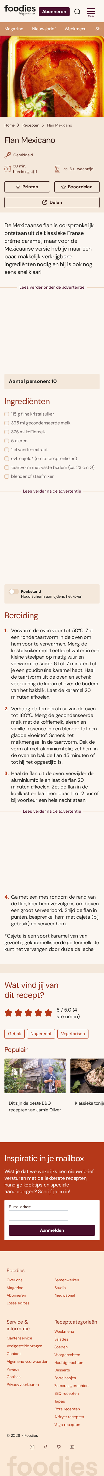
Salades (61, 1339)
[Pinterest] (58, 1447)
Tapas (59, 1401)
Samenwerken (67, 1279)
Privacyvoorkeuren (23, 1384)
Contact (14, 1353)
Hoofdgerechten (68, 1362)
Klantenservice (19, 1338)
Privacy (13, 1369)
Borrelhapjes (65, 1377)
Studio (60, 1287)
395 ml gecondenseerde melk (40, 423)
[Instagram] (32, 1447)
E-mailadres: (20, 1207)
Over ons (14, 1279)
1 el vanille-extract (29, 450)
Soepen (61, 1346)
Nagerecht (41, 1034)
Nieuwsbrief (44, 29)
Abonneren (54, 11)
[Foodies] (19, 11)
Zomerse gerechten (71, 1385)
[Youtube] (72, 1447)
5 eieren (19, 441)
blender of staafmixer (32, 476)
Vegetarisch (73, 1034)
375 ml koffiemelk (28, 432)
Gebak (14, 1034)
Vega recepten (67, 1424)
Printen (30, 187)
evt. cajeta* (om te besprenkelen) (44, 458)
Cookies (14, 1376)
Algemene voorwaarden (27, 1361)
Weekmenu (76, 29)
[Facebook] (45, 1447)
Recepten (30, 125)
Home (9, 125)
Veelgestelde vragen (24, 1345)
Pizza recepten (67, 1408)
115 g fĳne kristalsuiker (32, 414)
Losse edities (18, 1303)
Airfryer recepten (69, 1416)
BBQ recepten (66, 1393)
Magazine (13, 29)
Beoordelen (80, 187)
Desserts (62, 1370)
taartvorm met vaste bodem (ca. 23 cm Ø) (53, 467)
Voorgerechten (67, 1354)
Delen (56, 202)
